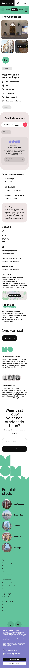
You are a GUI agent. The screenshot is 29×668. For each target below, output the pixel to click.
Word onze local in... (8, 583)
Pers (3, 611)
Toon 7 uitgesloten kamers (12, 159)
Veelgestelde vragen (8, 597)
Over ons (8, 338)
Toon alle (5, 107)
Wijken (8, 9)
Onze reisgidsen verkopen (10, 586)
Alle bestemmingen (7, 563)
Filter (7, 132)
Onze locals (5, 608)
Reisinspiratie (6, 566)
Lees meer (6, 68)
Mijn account (6, 572)
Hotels (14, 9)
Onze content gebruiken (9, 589)
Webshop (4, 569)
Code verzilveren (7, 575)
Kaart (21, 9)
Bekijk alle (21, 46)
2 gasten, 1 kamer (17, 124)
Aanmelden (14, 449)
